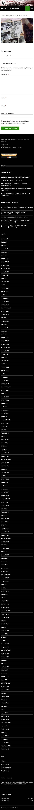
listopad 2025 (5, 265)
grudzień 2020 (5, 453)
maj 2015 (3, 663)
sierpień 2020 (5, 466)
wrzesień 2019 (5, 502)
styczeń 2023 (4, 377)
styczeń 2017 (4, 601)
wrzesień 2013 (5, 726)
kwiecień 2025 (5, 288)
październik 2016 (6, 611)
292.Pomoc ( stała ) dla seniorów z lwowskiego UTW (15, 177)
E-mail (3, 106)
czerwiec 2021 (5, 433)
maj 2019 (3, 515)
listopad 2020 (5, 456)
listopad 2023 (5, 344)
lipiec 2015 (4, 660)
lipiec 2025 (4, 278)
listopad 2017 (5, 571)
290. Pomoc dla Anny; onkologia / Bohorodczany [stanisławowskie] (13, 212)
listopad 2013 (5, 719)
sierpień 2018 (5, 541)
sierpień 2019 (5, 505)
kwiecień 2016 (5, 630)
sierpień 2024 (5, 314)
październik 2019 (6, 499)
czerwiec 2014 (5, 696)
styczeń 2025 (4, 298)
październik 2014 (6, 683)
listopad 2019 (5, 495)
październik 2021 (6, 420)
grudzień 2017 (5, 568)
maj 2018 (3, 551)
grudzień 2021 (5, 413)
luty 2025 (3, 295)
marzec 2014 (4, 706)
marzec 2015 (4, 670)
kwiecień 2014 (5, 703)
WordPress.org (5, 771)
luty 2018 (3, 561)
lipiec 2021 (4, 430)
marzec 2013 (4, 736)
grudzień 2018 (5, 532)
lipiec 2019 (4, 508)
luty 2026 (3, 255)
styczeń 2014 (4, 713)
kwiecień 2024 (5, 327)
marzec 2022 (4, 403)
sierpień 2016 (5, 617)
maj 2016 (3, 627)
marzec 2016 (4, 634)
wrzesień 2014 (5, 686)
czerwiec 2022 (5, 397)
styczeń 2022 (4, 410)
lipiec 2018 (4, 545)
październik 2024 (6, 308)
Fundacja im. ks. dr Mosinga (10, 8)
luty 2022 (3, 406)
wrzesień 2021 (5, 423)
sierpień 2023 (5, 354)
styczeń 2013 (4, 739)
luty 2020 (3, 485)
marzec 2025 (4, 291)
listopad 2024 (5, 304)
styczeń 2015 (4, 676)
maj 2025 (3, 285)
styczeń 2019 (4, 528)
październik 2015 (6, 650)
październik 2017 (6, 574)
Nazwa (3, 98)
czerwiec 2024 (5, 321)
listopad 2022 (5, 383)
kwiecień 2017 (5, 591)
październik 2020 (6, 459)
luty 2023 (3, 374)
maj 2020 (3, 476)
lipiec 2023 (4, 357)
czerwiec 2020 (5, 472)
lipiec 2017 (4, 584)
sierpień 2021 (5, 426)
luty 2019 (3, 525)
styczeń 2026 (4, 258)
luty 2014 (3, 709)
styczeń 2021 (4, 449)
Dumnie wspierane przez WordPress (9, 807)
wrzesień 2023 (5, 351)
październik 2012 (6, 745)
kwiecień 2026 (5, 248)
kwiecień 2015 (5, 666)
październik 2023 (6, 347)
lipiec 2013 (4, 732)
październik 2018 (6, 538)
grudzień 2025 (5, 262)
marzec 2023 (4, 370)
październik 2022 (6, 387)
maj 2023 (3, 364)
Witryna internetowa (7, 113)
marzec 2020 (4, 482)
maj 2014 (3, 699)
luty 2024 (3, 334)
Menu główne (32, 8)
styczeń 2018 (4, 564)
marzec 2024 (4, 331)
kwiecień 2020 (5, 479)
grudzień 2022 (5, 380)
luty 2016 (3, 637)
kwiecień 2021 (5, 439)
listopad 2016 (5, 607)
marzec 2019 (4, 522)
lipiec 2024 (4, 318)
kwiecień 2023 (5, 367)
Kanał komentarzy (6, 767)
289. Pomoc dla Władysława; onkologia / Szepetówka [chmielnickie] (15, 221)
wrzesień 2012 (5, 749)
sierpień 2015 (5, 657)
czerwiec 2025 (5, 281)
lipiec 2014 (4, 693)
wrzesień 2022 (5, 390)
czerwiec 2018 (5, 548)
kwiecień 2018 (5, 555)
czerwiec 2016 (5, 624)
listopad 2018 (5, 535)
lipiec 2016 (4, 620)
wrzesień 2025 (5, 272)
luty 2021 (3, 446)
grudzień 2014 (5, 680)
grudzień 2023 (5, 341)
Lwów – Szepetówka (22, 15)
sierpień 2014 (5, 690)
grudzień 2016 (5, 604)
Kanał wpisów (5, 764)
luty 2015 (3, 673)
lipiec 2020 (4, 469)
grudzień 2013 (5, 716)
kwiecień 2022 (5, 400)
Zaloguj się (4, 761)
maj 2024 (3, 324)
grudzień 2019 (5, 492)
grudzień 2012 (5, 742)
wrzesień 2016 (5, 614)
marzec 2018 (4, 558)
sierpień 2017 (5, 581)
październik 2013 (6, 722)
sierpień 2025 (5, 275)
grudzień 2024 (5, 301)
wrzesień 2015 (5, 653)
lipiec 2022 (4, 393)
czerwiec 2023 (5, 360)
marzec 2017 (4, 594)
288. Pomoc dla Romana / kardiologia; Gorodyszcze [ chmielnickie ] (14, 226)
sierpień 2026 (5, 239)
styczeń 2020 (4, 489)
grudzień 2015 (5, 643)
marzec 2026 (4, 252)
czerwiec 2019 (5, 512)
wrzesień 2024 (5, 311)
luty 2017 (3, 597)
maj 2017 (3, 587)
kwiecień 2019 (5, 518)
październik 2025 (6, 268)
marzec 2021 (4, 443)
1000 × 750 (13, 15)
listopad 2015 (5, 647)
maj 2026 (3, 245)
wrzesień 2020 (5, 462)
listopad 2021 (5, 416)
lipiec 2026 (4, 242)
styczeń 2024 (4, 337)
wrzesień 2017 (5, 578)
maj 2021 (3, 436)
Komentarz (5, 74)
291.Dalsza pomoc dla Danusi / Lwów (11, 180)
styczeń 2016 (4, 640)
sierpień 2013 (5, 729)
